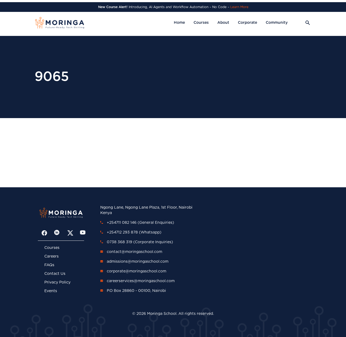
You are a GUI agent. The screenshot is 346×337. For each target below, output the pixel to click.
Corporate (247, 23)
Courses (201, 23)
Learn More (239, 7)
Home (179, 23)
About (223, 23)
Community (277, 23)
